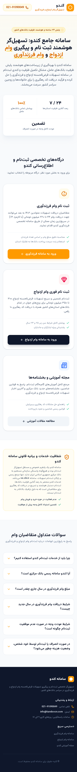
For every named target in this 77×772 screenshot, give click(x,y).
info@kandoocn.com (51, 711)
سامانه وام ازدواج (65, 739)
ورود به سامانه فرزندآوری (40, 254)
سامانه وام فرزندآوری (64, 733)
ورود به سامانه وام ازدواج (41, 339)
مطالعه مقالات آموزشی (41, 421)
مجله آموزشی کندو (65, 745)
